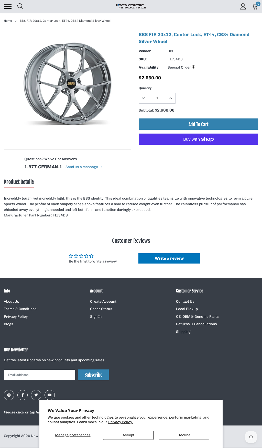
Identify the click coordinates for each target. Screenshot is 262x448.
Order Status (101, 309)
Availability (149, 67)
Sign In (96, 316)
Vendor (145, 51)
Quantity (145, 88)
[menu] (8, 6)
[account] (243, 6)
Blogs (8, 324)
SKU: (143, 59)
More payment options (198, 152)
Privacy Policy (16, 316)
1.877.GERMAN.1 (43, 167)
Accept (128, 435)
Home (8, 21)
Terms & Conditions (20, 309)
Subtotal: (146, 110)
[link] (9, 395)
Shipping (183, 332)
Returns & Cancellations (196, 324)
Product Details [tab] (19, 182)
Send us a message (82, 167)
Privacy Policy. (120, 422)
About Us (11, 301)
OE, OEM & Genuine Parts (197, 316)
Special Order (180, 67)
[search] (20, 6)
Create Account (103, 301)
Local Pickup (187, 309)
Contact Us (185, 301)
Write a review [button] (169, 258)
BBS (171, 51)
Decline (184, 435)
